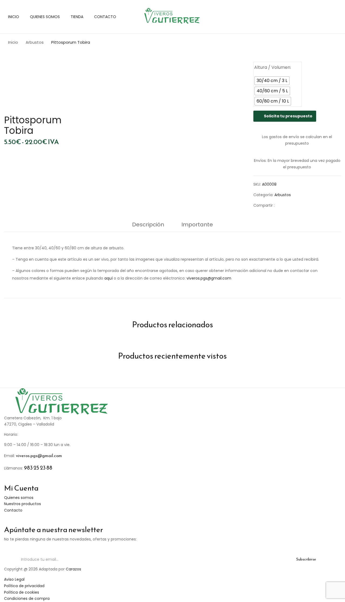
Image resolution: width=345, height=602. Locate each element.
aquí (108, 278)
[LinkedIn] (298, 205)
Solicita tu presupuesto (288, 116)
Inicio (13, 42)
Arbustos (35, 42)
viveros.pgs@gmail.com (209, 278)
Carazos (73, 569)
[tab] (148, 226)
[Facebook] (281, 205)
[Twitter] (289, 205)
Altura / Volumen (272, 67)
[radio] (272, 81)
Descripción (148, 224)
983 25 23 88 (38, 468)
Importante (197, 224)
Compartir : (264, 205)
